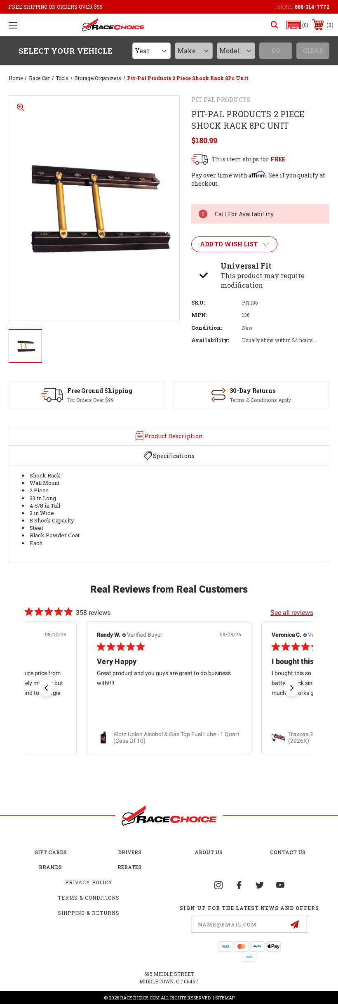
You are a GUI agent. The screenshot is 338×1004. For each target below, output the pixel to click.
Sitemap (225, 998)
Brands (50, 867)
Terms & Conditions (89, 897)
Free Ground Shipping (99, 391)
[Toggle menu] (13, 25)
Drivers (129, 852)
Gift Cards (50, 852)
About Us (209, 852)
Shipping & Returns (89, 913)
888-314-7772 (312, 6)
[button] (297, 25)
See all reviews (291, 613)
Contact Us (287, 852)
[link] (169, 737)
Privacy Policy (89, 882)
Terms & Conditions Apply (260, 400)
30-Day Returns (252, 391)
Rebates (129, 867)
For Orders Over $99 (90, 400)
